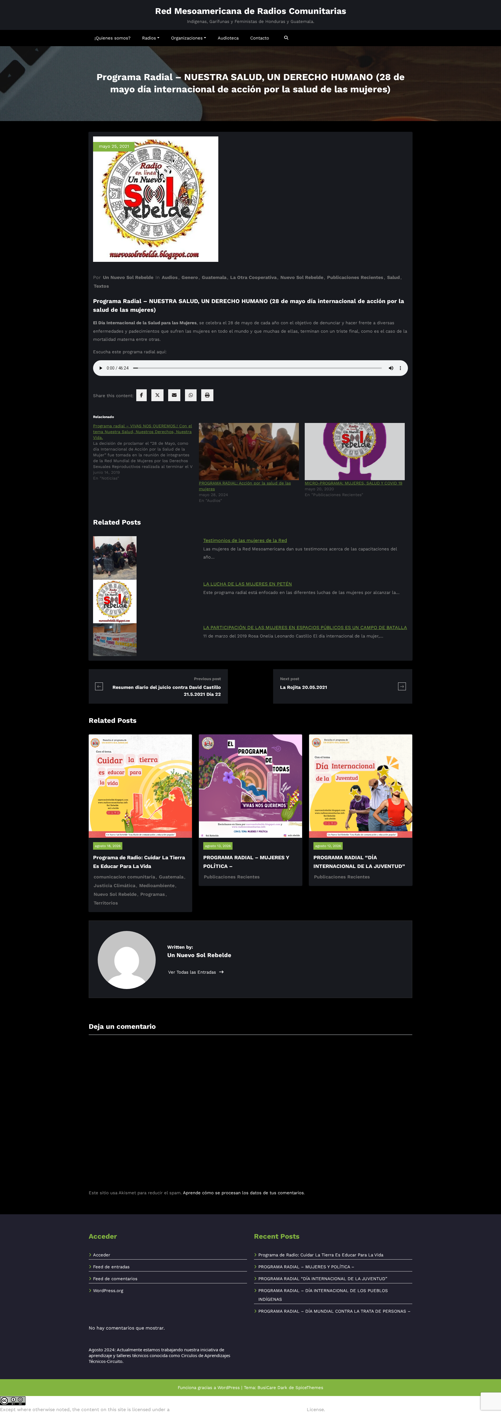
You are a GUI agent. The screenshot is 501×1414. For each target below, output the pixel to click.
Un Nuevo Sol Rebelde (128, 277)
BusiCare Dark (272, 1387)
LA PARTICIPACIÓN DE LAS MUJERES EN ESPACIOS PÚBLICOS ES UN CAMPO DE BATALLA (305, 627)
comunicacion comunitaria (124, 877)
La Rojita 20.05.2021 (303, 687)
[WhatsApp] (191, 395)
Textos (101, 286)
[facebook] (141, 395)
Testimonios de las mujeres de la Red (245, 540)
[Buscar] (286, 38)
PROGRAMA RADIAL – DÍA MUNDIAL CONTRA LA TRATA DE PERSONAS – (334, 1311)
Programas (152, 894)
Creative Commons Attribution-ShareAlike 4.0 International (238, 1409)
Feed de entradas (111, 1266)
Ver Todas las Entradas (192, 972)
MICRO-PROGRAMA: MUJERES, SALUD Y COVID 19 (353, 483)
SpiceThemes (309, 1387)
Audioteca (228, 38)
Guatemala (214, 277)
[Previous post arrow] (99, 686)
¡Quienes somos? (112, 38)
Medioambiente (157, 885)
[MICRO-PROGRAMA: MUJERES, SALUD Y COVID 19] (355, 451)
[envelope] (174, 395)
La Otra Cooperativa (253, 277)
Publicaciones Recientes (355, 277)
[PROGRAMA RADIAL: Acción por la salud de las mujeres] (249, 451)
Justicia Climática (114, 885)
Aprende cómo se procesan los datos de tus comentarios (243, 1192)
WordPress (228, 1387)
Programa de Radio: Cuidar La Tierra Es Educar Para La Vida (320, 1255)
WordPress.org (108, 1290)
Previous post (207, 678)
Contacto (259, 38)
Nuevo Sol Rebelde (301, 277)
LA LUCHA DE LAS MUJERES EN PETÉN (247, 584)
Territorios (106, 903)
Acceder (101, 1255)
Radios (149, 38)
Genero (189, 277)
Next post (289, 678)
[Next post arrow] (402, 686)
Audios (170, 277)
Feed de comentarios (115, 1278)
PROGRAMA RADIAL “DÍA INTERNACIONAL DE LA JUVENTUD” (322, 1278)
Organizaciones (187, 38)
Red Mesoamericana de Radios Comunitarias (250, 11)
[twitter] (157, 395)
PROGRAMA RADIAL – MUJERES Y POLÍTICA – (306, 1266)
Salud (393, 277)
